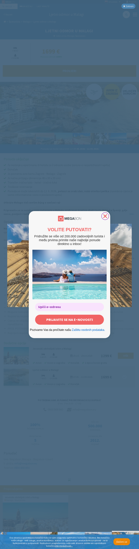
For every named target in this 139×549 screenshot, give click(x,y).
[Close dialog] (105, 216)
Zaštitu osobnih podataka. (88, 329)
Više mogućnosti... (64, 545)
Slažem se (121, 541)
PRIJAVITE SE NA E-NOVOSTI (69, 319)
